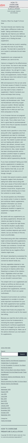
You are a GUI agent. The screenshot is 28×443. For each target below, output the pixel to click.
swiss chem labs (5, 347)
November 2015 (5, 410)
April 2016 (4, 401)
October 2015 (5, 412)
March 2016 (4, 403)
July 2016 (3, 394)
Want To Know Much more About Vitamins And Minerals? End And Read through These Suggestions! (13, 372)
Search (3, 351)
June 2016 (4, 396)
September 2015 (5, 415)
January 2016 (5, 405)
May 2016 (4, 398)
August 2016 (4, 392)
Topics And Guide (6, 420)
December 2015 (5, 408)
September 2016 (5, 389)
